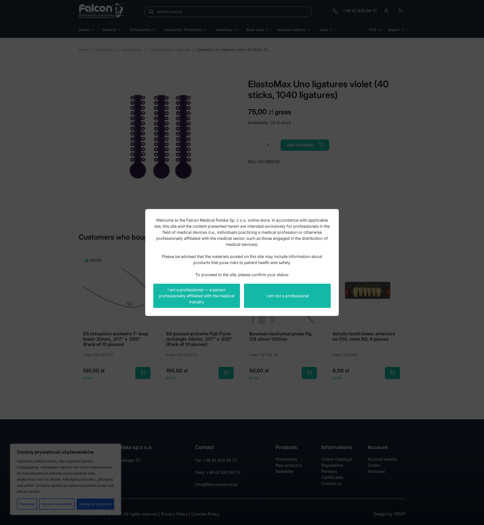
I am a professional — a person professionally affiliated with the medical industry (196, 295)
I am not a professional (287, 295)
